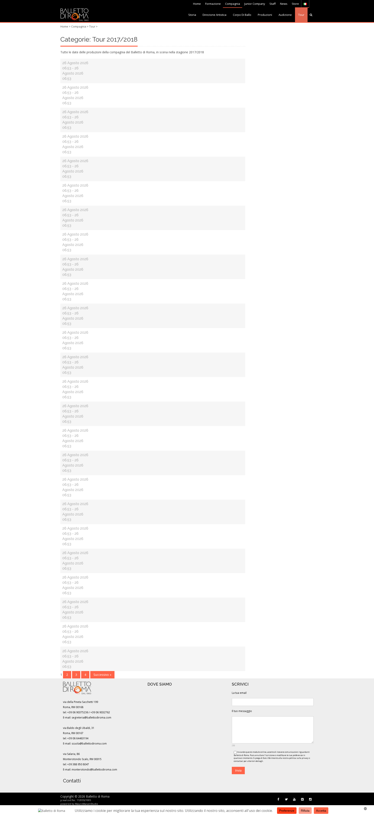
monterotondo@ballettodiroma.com (94, 769)
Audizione (285, 15)
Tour (301, 15)
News (283, 4)
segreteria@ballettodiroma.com (91, 717)
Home (197, 4)
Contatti (72, 780)
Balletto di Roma (98, 796)
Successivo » (102, 675)
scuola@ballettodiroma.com (89, 743)
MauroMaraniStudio (86, 803)
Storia (192, 15)
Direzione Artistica (214, 15)
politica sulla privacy (298, 758)
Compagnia (232, 4)
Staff (272, 4)
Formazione (213, 4)
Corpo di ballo (242, 15)
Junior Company (254, 4)
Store (295, 4)
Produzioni (265, 15)
